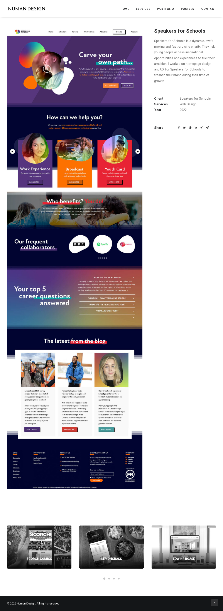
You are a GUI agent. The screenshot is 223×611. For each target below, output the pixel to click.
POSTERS (187, 9)
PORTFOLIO (165, 9)
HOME (124, 9)
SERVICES (143, 9)
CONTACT (208, 9)
